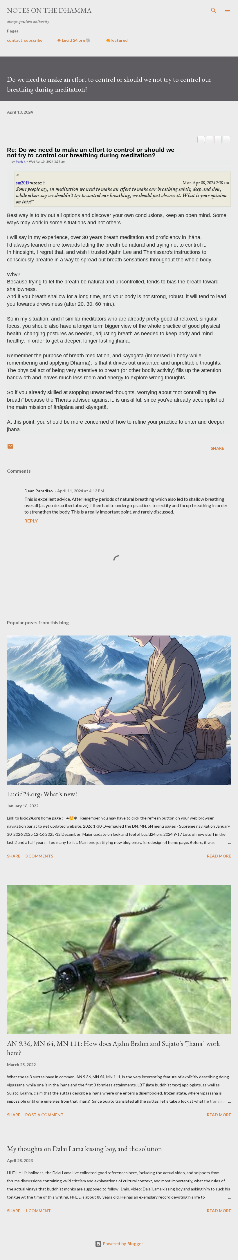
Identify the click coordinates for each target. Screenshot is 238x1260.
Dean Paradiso (38, 490)
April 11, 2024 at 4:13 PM (80, 490)
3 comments (39, 855)
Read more (219, 855)
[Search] (213, 10)
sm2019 (22, 183)
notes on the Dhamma (49, 10)
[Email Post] (10, 448)
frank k (21, 161)
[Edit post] (201, 139)
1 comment (38, 1210)
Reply (31, 520)
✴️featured (117, 40)
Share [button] (217, 448)
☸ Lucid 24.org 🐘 (74, 40)
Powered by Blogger (122, 1243)
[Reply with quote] (226, 139)
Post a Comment (44, 1114)
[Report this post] (218, 139)
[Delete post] (209, 139)
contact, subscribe (24, 40)
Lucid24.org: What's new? (42, 793)
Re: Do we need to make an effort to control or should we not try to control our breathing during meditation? (90, 152)
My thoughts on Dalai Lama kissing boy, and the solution (84, 1148)
